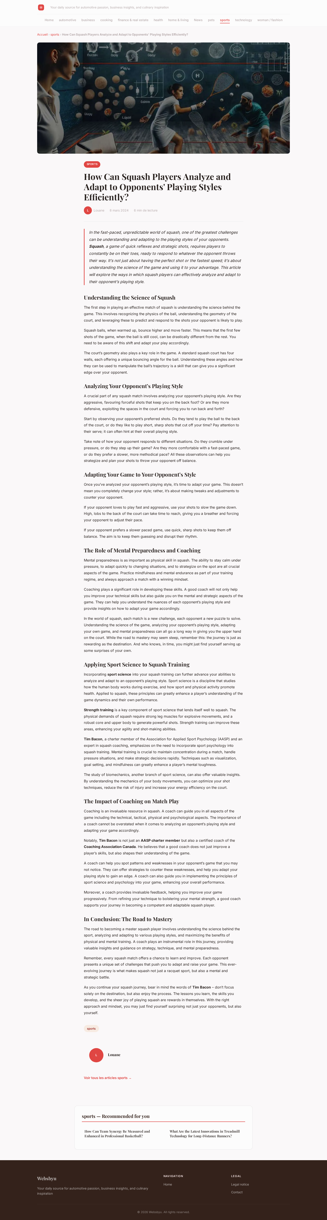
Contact (237, 1192)
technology (243, 20)
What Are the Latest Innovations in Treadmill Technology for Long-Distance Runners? (205, 1133)
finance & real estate (133, 20)
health (158, 20)
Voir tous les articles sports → (108, 1078)
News (198, 20)
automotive (67, 20)
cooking (106, 20)
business (88, 20)
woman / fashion (270, 20)
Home (49, 20)
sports (225, 20)
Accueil (42, 34)
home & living (178, 20)
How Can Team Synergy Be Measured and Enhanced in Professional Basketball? (117, 1133)
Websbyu (47, 1178)
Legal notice (240, 1184)
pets (211, 20)
